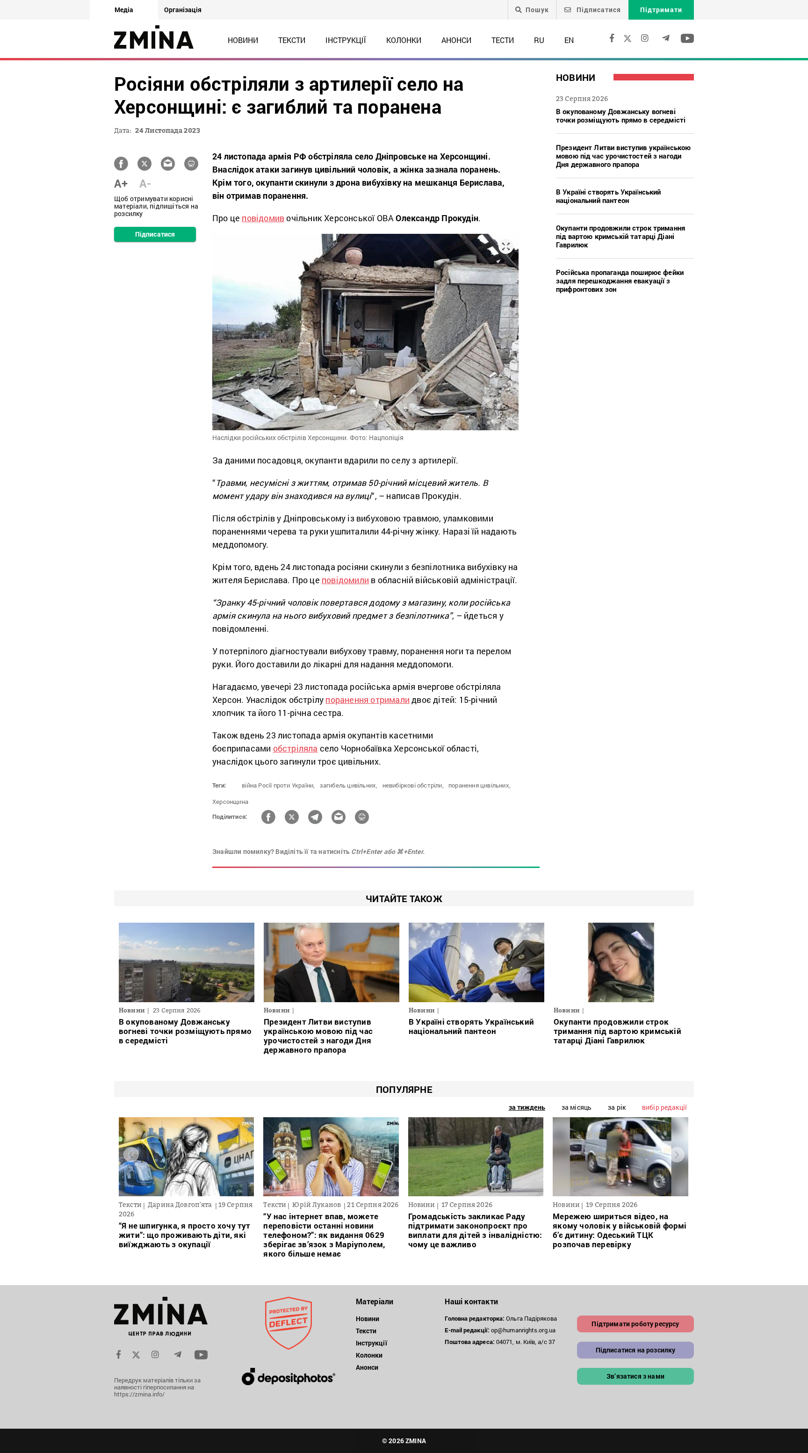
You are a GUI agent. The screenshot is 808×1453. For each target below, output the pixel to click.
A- (145, 183)
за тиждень (527, 1107)
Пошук (537, 10)
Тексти (291, 40)
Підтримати (661, 9)
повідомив (263, 218)
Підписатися (598, 9)
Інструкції (345, 40)
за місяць (577, 1107)
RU (539, 40)
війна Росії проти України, (278, 785)
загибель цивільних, (349, 785)
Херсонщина (230, 801)
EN (569, 40)
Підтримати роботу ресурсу (635, 1323)
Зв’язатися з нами (635, 1376)
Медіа (124, 9)
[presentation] (131, 1154)
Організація (183, 9)
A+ (121, 183)
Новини (243, 40)
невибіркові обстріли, (413, 785)
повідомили (345, 580)
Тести (502, 40)
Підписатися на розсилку (636, 1349)
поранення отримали (367, 699)
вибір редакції (664, 1107)
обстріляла (295, 748)
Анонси (456, 40)
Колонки (403, 40)
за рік (617, 1107)
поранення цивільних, (479, 785)
